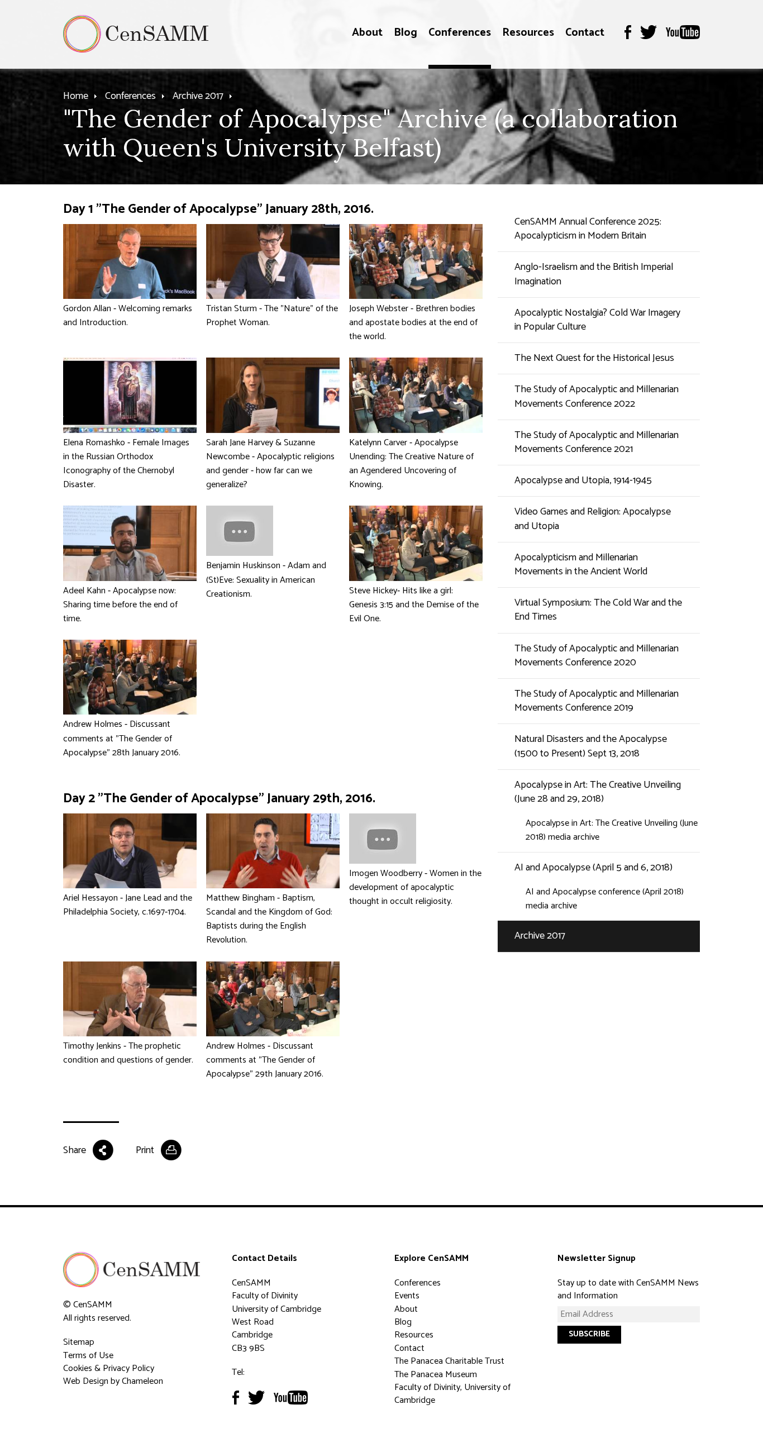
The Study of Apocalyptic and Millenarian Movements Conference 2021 (596, 442)
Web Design (85, 1381)
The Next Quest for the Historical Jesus (594, 358)
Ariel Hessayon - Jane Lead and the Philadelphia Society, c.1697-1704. (127, 905)
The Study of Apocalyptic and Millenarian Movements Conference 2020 (596, 655)
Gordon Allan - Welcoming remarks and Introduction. (127, 315)
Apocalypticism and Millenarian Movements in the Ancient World (580, 564)
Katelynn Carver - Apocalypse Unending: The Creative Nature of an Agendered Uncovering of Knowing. (411, 464)
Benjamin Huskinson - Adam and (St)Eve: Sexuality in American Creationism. (266, 579)
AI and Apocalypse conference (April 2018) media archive (605, 898)
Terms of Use (88, 1355)
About (367, 32)
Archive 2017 (198, 96)
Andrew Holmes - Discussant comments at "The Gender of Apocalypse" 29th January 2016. (264, 1060)
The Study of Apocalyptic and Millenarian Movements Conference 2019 (596, 700)
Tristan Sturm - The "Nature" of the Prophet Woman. (272, 315)
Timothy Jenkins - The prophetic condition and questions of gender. (128, 1053)
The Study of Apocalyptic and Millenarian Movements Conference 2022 (596, 396)
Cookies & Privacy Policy (108, 1368)
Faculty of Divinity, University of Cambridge (452, 1394)
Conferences (459, 32)
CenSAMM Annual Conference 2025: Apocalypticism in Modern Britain (587, 228)
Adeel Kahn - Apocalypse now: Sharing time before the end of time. (120, 604)
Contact (584, 32)
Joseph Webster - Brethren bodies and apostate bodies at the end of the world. (413, 322)
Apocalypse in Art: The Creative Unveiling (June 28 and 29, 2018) (597, 792)
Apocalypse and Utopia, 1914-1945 (583, 480)
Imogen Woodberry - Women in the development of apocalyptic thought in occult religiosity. (415, 887)
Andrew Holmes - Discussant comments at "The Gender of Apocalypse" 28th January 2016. (121, 738)
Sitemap (78, 1342)
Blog (405, 32)
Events (406, 1295)
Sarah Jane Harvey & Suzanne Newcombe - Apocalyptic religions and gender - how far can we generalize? (270, 464)
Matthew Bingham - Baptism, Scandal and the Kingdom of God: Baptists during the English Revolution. (269, 919)
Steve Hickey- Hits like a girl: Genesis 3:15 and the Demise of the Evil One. (414, 604)
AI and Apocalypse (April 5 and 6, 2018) (593, 867)
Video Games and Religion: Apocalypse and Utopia (592, 518)
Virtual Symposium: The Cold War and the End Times (598, 609)
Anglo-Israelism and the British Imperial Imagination (593, 274)
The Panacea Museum (435, 1374)
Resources (528, 32)
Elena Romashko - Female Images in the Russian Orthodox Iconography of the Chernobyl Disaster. (126, 464)
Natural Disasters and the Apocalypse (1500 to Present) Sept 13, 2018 (590, 746)
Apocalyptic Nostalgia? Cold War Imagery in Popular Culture (597, 319)
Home (75, 96)
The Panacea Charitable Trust (449, 1361)
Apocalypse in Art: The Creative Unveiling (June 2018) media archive (612, 830)
